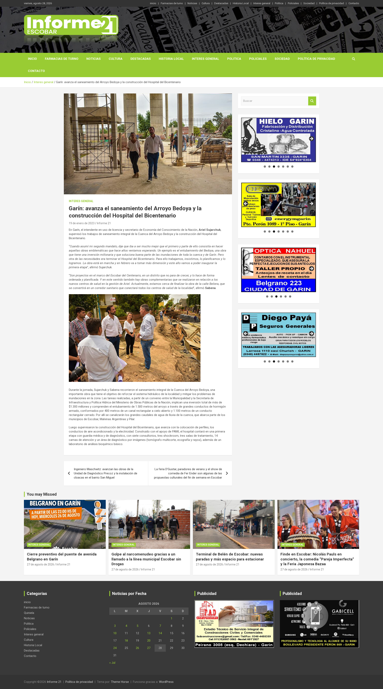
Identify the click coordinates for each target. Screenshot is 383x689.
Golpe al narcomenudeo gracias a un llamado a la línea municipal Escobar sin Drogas (146, 559)
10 (114, 633)
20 (148, 640)
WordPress (166, 682)
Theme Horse (120, 682)
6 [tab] (288, 166)
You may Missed (42, 494)
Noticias (192, 3)
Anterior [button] (246, 139)
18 (126, 640)
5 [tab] (283, 166)
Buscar (312, 100)
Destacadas (221, 3)
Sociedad (309, 3)
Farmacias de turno (172, 3)
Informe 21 (104, 223)
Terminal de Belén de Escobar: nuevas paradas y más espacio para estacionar (230, 556)
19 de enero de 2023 (82, 223)
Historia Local (241, 3)
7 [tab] (292, 166)
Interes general (261, 3)
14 (160, 633)
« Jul (112, 662)
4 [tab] (278, 166)
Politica (279, 3)
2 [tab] (269, 166)
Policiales (293, 3)
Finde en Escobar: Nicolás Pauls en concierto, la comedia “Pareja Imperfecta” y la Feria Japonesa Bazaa (317, 559)
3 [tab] (274, 166)
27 (148, 648)
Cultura (206, 3)
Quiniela (29, 613)
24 (114, 648)
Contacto (353, 3)
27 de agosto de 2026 (40, 564)
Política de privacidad (331, 3)
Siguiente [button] (311, 139)
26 (137, 648)
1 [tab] (265, 166)
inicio (153, 3)
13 (148, 633)
